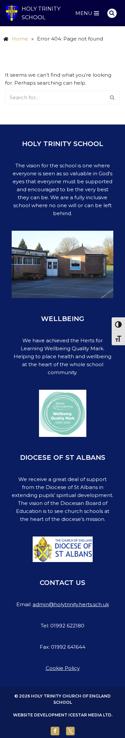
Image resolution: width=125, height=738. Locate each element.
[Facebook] (55, 731)
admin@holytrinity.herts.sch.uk (71, 604)
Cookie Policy (63, 668)
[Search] (112, 13)
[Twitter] (70, 731)
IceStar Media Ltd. (90, 714)
